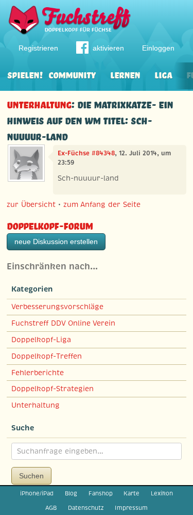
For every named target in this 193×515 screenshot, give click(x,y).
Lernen (125, 74)
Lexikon (162, 493)
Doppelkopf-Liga (41, 339)
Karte (131, 493)
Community (72, 74)
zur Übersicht (31, 204)
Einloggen (158, 48)
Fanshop (101, 493)
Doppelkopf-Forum (50, 224)
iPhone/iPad (37, 493)
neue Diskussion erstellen (56, 241)
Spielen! (25, 74)
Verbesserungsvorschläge (57, 306)
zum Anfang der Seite (102, 204)
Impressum (131, 507)
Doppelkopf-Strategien (52, 388)
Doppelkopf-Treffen (46, 356)
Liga (163, 74)
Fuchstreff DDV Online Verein (63, 323)
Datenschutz (85, 507)
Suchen (31, 476)
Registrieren (38, 48)
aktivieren (108, 48)
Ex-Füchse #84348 (86, 153)
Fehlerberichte (37, 372)
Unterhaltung (39, 103)
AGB (51, 507)
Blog (71, 493)
